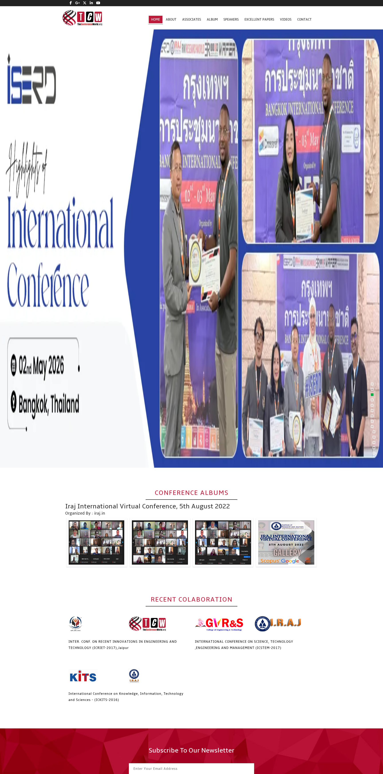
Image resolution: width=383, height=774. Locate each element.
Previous (78, 221)
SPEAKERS (231, 19)
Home (155, 19)
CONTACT (304, 19)
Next (78, 250)
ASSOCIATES (191, 19)
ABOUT (171, 19)
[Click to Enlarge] (97, 542)
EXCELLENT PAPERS (259, 19)
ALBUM (212, 19)
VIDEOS (285, 19)
